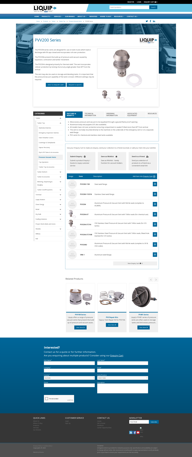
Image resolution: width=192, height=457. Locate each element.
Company (47, 368)
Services (57, 16)
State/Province (102, 375)
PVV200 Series (89, 21)
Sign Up (67, 423)
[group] (127, 68)
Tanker (54, 21)
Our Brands (70, 16)
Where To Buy (37, 423)
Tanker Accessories (43, 177)
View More (80, 327)
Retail (37, 209)
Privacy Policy (37, 446)
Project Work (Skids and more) (45, 224)
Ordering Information (112, 114)
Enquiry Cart (149, 2)
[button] (150, 279)
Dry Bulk (38, 214)
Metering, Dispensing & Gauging (44, 183)
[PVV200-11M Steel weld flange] (72, 184)
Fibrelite (38, 229)
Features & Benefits (71, 114)
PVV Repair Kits (112, 317)
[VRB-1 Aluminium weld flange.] (72, 254)
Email (99, 368)
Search (153, 7)
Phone (46, 382)
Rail (37, 239)
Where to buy (105, 16)
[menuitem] (39, 21)
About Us (81, 16)
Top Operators (43, 162)
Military (38, 234)
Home (36, 16)
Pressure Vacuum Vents (75, 21)
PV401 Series (144, 315)
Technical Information (90, 114)
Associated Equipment (132, 114)
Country (47, 375)
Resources (118, 16)
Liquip (99, 421)
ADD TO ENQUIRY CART (56, 85)
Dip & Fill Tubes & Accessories (49, 152)
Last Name (101, 360)
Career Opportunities (104, 428)
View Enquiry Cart (135, 263)
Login (67, 421)
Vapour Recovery (44, 147)
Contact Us (132, 16)
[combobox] (129, 7)
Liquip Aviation (40, 199)
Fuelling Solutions (41, 219)
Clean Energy (40, 204)
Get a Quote (101, 423)
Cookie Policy (48, 446)
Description (101, 382)
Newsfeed (93, 16)
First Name (48, 360)
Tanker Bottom (42, 172)
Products (46, 16)
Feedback (100, 425)
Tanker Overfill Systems (44, 190)
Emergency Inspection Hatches (49, 133)
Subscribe (154, 422)
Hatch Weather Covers (46, 138)
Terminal (38, 195)
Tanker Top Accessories (46, 167)
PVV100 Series (80, 315)
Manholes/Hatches (45, 128)
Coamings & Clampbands (47, 142)
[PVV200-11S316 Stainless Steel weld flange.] (72, 194)
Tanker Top (62, 21)
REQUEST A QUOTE (75, 85)
